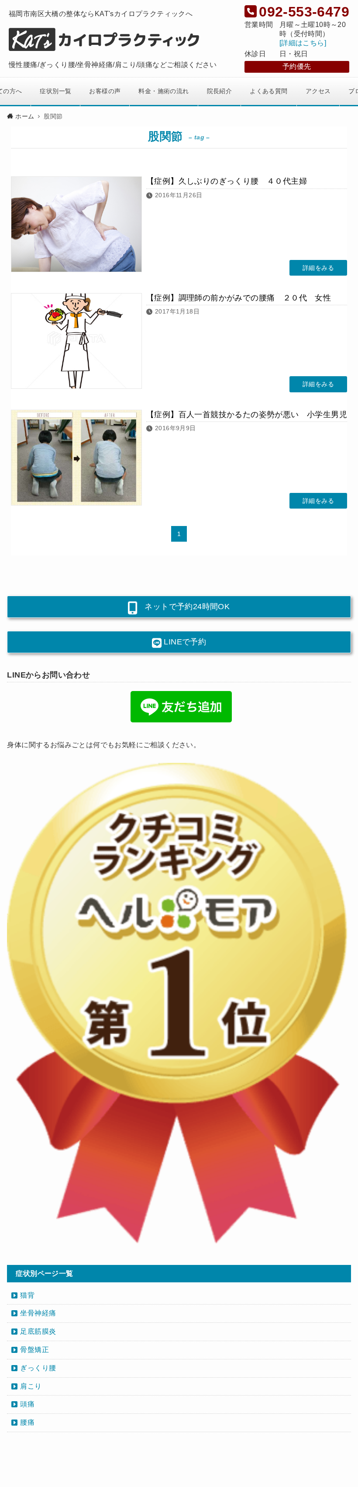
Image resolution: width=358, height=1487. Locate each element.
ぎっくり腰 (38, 1368)
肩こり (30, 1386)
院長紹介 (219, 91)
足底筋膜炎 (38, 1331)
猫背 (27, 1295)
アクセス (318, 91)
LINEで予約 (184, 641)
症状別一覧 (55, 91)
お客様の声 (104, 91)
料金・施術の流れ (163, 91)
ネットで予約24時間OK (183, 606)
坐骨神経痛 (38, 1313)
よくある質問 (268, 91)
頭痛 (27, 1404)
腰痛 (27, 1422)
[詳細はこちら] (302, 43)
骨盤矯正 (34, 1349)
